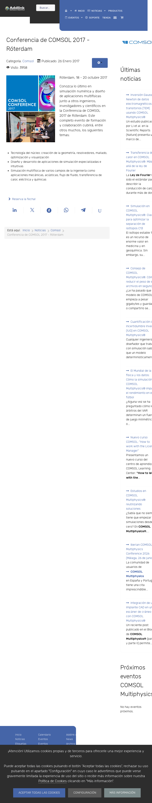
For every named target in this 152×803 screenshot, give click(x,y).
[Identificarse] (68, 10)
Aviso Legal (101, 734)
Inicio (18, 734)
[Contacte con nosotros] (115, 18)
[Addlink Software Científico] (14, 8)
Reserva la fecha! (24, 199)
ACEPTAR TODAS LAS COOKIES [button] (39, 793)
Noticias (20, 739)
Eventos (43, 739)
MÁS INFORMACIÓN (122, 793)
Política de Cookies (52, 781)
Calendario (44, 734)
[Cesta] (123, 18)
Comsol (28, 61)
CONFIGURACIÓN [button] (84, 793)
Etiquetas (20, 743)
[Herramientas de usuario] (100, 63)
